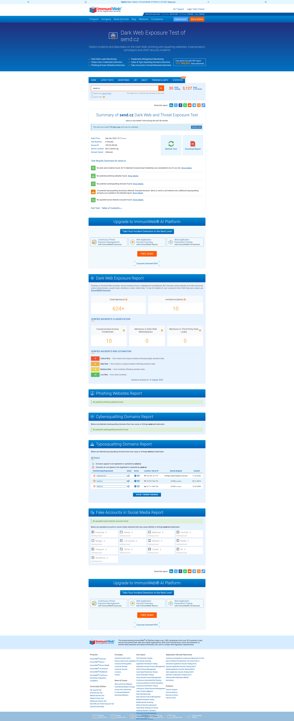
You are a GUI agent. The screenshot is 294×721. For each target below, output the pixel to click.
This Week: (182, 14)
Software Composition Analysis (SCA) (178, 675)
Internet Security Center (152, 14)
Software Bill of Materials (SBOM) (177, 677)
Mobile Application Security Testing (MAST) (180, 669)
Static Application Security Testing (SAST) (180, 672)
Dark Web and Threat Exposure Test (102, 704)
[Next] (265, 2)
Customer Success (121, 669)
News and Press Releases (123, 684)
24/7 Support (178, 9)
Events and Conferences (123, 689)
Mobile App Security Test (98, 701)
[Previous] (28, 2)
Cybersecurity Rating (97, 706)
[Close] (208, 2)
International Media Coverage (125, 687)
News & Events (121, 680)
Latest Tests (107, 80)
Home (93, 80)
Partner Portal (170, 698)
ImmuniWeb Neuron (97, 662)
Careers (117, 675)
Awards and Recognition (123, 664)
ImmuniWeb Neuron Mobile (99, 665)
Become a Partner (172, 695)
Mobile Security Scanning (144, 702)
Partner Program (171, 689)
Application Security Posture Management (150, 666)
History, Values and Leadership (125, 661)
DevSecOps (170, 680)
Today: (196, 14)
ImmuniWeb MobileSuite (98, 672)
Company (119, 654)
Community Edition (98, 686)
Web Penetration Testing (144, 719)
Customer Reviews (121, 666)
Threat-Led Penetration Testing (146, 716)
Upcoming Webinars (121, 695)
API (135, 80)
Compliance (94, 681)
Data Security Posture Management (148, 697)
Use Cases (140, 654)
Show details (186, 168)
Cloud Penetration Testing (145, 675)
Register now (175, 2)
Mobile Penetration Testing (145, 699)
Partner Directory (171, 692)
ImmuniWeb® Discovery (100, 290)
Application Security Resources (179, 654)
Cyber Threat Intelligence (144, 691)
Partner (201, 9)
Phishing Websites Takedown (146, 710)
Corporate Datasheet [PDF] (147, 263)
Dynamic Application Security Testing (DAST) (181, 666)
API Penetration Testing (144, 658)
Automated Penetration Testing (146, 672)
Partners (169, 686)
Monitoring (123, 80)
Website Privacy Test (97, 698)
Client (195, 9)
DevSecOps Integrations (98, 678)
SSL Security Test (96, 690)
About (144, 80)
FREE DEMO (147, 253)
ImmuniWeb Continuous (98, 675)
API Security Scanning (143, 661)
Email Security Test (96, 693)
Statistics (179, 79)
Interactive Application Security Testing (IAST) (181, 664)
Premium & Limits (160, 80)
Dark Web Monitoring (143, 694)
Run (161, 88)
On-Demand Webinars (122, 692)
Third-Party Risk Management (146, 713)
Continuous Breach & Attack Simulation (149, 683)
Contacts (118, 672)
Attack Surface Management (146, 669)
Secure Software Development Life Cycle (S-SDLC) (182, 661)
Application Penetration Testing (146, 664)
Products (94, 654)
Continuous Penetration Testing (147, 686)
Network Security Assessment (146, 705)
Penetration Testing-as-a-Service (147, 708)
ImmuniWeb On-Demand (99, 669)
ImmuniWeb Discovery (98, 659)
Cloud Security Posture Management (148, 677)
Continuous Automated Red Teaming (148, 680)
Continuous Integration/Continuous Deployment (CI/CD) (185, 658)
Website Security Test (97, 695)
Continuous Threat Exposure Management (150, 688)
